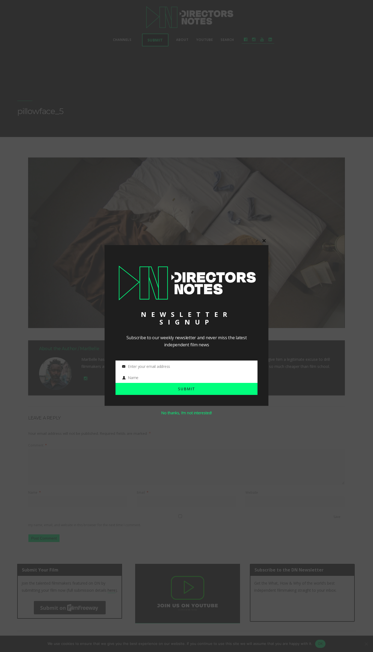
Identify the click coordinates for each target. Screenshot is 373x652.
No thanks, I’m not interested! (186, 412)
